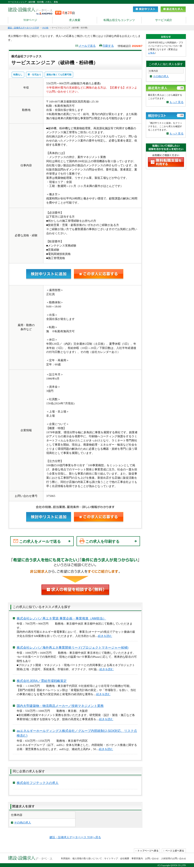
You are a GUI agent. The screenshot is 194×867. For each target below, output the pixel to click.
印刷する (108, 45)
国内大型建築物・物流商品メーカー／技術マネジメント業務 (60, 706)
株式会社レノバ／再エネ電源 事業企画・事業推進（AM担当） (61, 618)
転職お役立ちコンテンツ (119, 20)
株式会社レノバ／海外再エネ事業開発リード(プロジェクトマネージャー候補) (72, 647)
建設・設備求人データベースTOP (23, 27)
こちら (151, 52)
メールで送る (87, 45)
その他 (45, 27)
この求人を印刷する (102, 541)
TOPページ (30, 20)
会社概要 (124, 858)
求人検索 (74, 20)
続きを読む (105, 635)
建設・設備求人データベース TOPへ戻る (75, 837)
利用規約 (65, 858)
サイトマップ (111, 858)
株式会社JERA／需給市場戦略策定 (42, 681)
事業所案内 (137, 858)
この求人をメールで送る (40, 541)
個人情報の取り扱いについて (87, 858)
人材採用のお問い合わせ (173, 858)
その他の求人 (22, 822)
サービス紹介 (163, 20)
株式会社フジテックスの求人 (38, 783)
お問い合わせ (152, 858)
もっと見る (176, 102)
